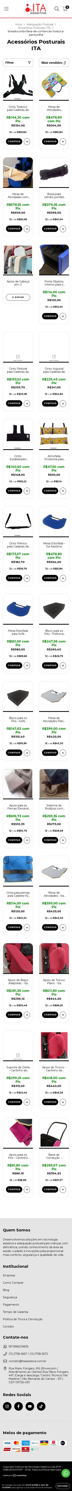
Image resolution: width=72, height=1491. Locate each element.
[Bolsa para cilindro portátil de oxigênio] (63, 229)
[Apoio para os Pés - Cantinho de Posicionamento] (27, 1189)
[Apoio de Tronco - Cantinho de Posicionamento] (63, 1102)
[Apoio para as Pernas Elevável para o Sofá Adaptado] (27, 840)
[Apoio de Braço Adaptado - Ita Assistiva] (27, 1015)
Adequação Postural (39, 24)
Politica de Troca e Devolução (23, 1319)
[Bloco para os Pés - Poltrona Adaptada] (63, 665)
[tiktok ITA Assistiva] (41, 1406)
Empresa (9, 1275)
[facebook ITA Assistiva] (18, 1406)
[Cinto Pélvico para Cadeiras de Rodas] (27, 578)
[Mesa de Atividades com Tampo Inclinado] (27, 229)
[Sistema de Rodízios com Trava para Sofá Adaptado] (63, 840)
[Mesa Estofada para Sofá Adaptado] (27, 665)
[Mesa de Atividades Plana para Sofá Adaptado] (63, 753)
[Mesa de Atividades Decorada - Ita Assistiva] (63, 141)
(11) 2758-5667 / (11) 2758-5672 (28, 1354)
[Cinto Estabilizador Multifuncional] (27, 491)
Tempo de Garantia (15, 1312)
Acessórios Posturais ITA (34, 28)
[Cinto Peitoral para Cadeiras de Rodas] (27, 403)
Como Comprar (13, 1282)
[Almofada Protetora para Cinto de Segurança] (63, 491)
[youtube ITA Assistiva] (30, 1406)
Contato (8, 1326)
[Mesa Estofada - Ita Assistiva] (63, 578)
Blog (6, 1290)
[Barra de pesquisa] (57, 9)
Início (18, 24)
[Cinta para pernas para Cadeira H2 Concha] (27, 927)
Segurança (10, 1297)
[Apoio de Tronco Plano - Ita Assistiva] (63, 1015)
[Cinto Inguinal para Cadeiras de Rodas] (63, 403)
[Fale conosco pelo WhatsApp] (65, 1473)
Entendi (62, 1486)
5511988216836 (18, 1346)
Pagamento (11, 1304)
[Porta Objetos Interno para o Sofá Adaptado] (63, 316)
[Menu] (6, 9)
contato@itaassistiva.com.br (27, 1361)
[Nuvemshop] (15, 1475)
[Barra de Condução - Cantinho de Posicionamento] (63, 1189)
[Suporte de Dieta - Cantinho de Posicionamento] (27, 1102)
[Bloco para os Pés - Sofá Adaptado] (27, 753)
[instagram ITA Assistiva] (7, 1406)
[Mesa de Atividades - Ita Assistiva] (63, 927)
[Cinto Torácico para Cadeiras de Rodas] (27, 141)
